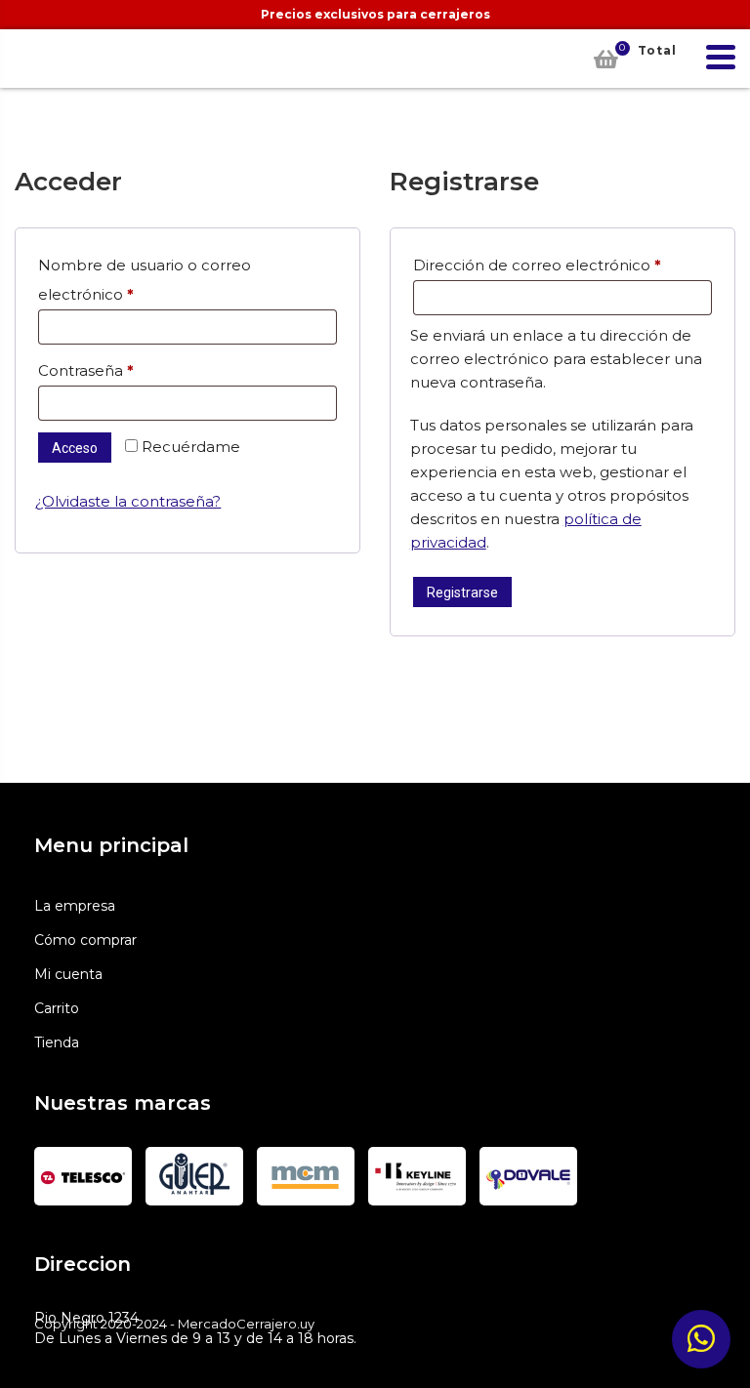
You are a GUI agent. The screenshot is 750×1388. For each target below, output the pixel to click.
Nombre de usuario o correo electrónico (144, 280)
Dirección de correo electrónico (562, 264)
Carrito (56, 1008)
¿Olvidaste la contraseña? (128, 501)
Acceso (75, 448)
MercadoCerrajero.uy (39, 58)
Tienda (56, 1042)
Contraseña (127, 370)
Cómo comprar (85, 940)
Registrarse (462, 592)
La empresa (74, 906)
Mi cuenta (68, 974)
